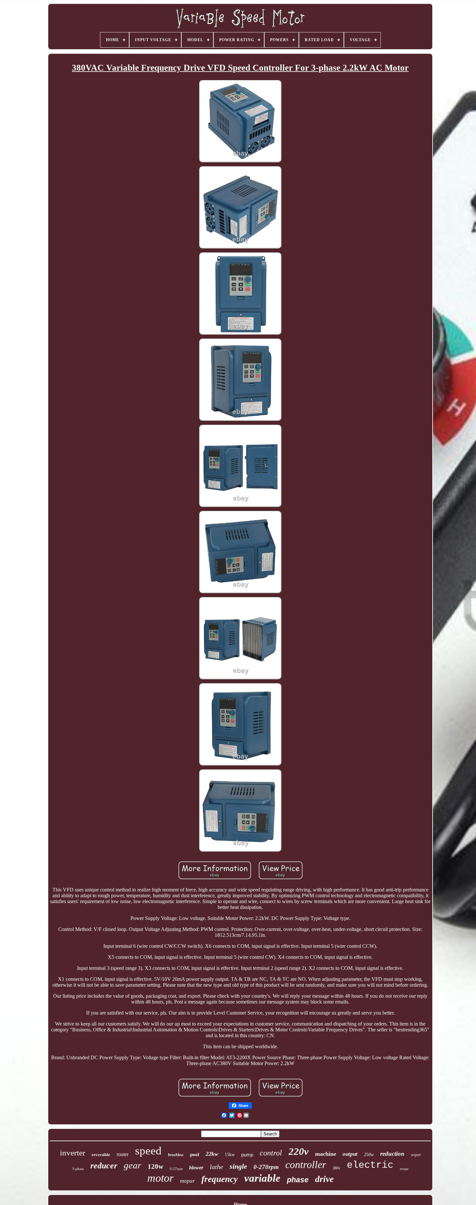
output (350, 1154)
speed (148, 1150)
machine (325, 1154)
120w (155, 1166)
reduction (392, 1153)
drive (324, 1179)
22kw (212, 1154)
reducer (103, 1165)
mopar (187, 1181)
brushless (176, 1155)
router (123, 1154)
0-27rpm (176, 1169)
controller (305, 1164)
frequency (219, 1179)
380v (336, 1168)
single (238, 1166)
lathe (216, 1166)
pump (247, 1154)
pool (194, 1154)
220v (299, 1151)
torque (404, 1169)
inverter (72, 1152)
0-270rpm (266, 1167)
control (271, 1153)
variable (262, 1178)
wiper (416, 1154)
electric (370, 1165)
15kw (230, 1154)
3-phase (78, 1169)
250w (369, 1154)
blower (196, 1167)
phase (298, 1180)
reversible (101, 1154)
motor (160, 1178)
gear (132, 1165)
